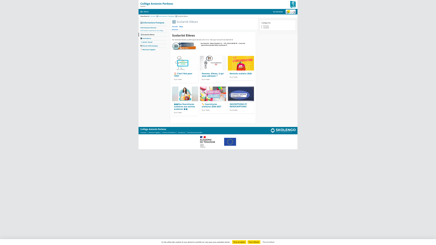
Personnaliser (269, 242)
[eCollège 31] (291, 11)
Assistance (181, 132)
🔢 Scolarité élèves (147, 35)
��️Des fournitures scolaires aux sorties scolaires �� (184, 106)
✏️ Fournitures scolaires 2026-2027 (211, 105)
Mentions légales (154, 132)
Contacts (143, 132)
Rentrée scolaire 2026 (241, 73)
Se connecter (278, 12)
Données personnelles (194, 132)
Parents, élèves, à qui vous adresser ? (213, 74)
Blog (181, 27)
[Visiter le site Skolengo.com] (283, 132)
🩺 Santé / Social (146, 42)
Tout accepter (239, 242)
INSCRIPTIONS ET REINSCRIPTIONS (238, 105)
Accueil (153, 16)
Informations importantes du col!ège (151, 31)
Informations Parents (148, 28)
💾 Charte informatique (149, 46)
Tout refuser (254, 242)
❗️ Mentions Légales (147, 50)
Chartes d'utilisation (169, 132)
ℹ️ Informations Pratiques (165, 16)
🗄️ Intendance (145, 38)
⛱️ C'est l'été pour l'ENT (183, 74)
